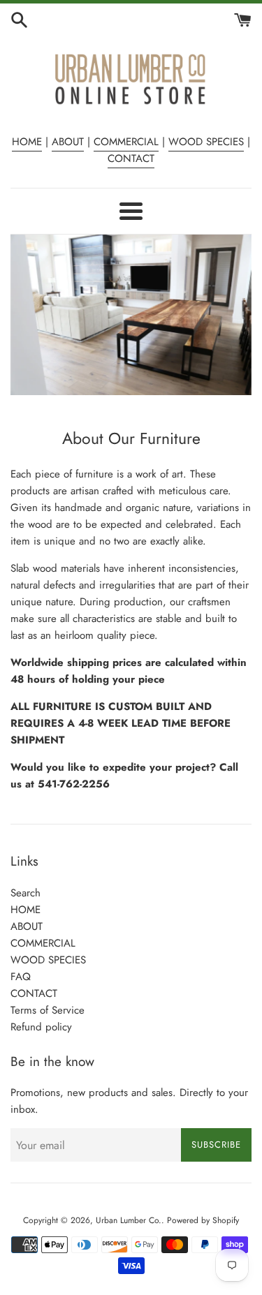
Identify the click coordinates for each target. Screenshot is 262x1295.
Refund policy (41, 1027)
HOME (27, 141)
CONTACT (131, 158)
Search (25, 893)
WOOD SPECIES (206, 141)
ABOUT (68, 141)
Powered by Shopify (203, 1220)
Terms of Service (47, 1010)
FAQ (20, 976)
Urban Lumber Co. (128, 1220)
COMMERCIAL (126, 141)
